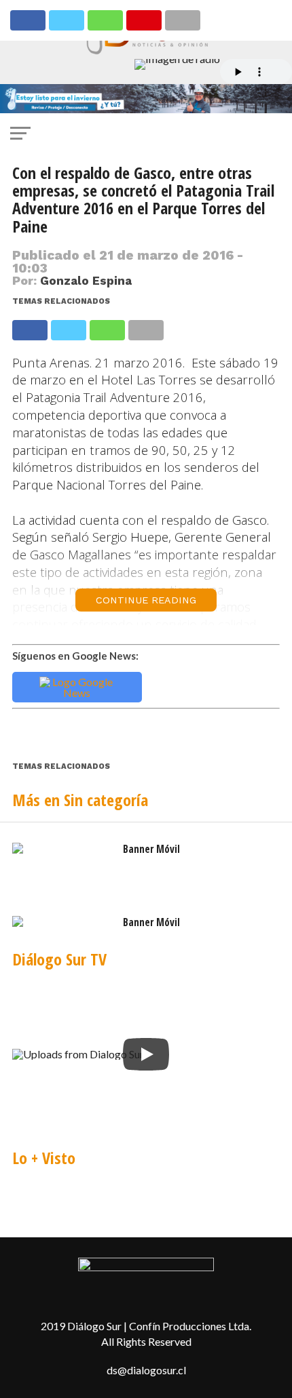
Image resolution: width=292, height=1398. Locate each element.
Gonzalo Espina (86, 280)
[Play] (146, 1054)
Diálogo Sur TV (59, 959)
